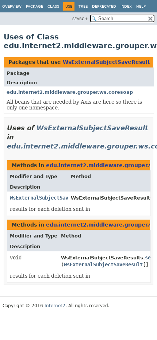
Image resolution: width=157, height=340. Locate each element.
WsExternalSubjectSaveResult (106, 62)
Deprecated (104, 6)
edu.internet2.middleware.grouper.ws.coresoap (70, 92)
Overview (12, 6)
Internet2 (55, 305)
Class (53, 6)
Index (126, 6)
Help (141, 6)
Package (34, 6)
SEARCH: (80, 19)
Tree (83, 6)
